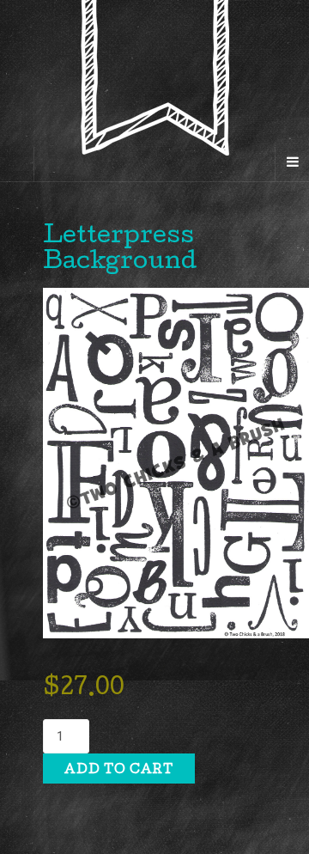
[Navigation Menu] (292, 164)
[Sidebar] (17, 164)
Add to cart (118, 771)
